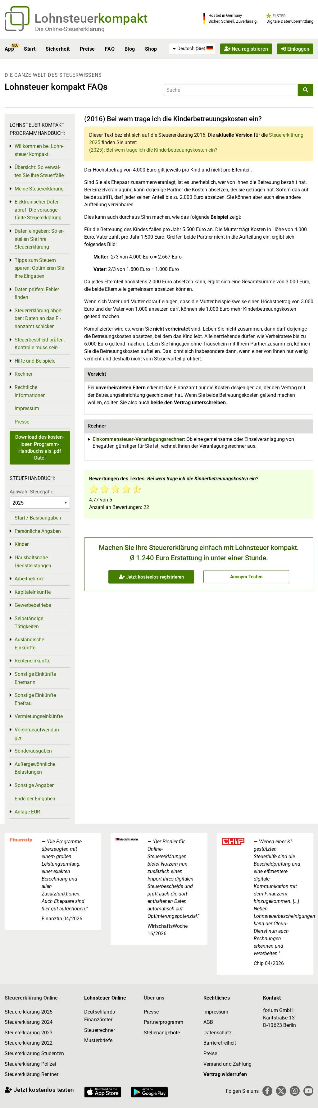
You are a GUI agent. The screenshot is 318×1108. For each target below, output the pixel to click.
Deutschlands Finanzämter (99, 1016)
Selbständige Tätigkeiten (29, 623)
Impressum (27, 408)
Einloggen (297, 49)
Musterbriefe (98, 1040)
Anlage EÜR (27, 812)
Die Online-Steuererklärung (70, 29)
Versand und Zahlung (227, 1064)
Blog (130, 49)
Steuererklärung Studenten (34, 1053)
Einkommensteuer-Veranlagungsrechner (138, 439)
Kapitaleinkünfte (33, 592)
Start (29, 49)
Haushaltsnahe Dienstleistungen (33, 562)
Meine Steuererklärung (39, 189)
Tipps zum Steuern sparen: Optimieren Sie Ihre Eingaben (39, 268)
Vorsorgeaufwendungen (37, 734)
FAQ (110, 49)
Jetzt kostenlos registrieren (154, 577)
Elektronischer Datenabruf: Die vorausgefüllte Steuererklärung (38, 210)
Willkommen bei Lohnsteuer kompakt (39, 150)
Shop (151, 49)
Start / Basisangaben (38, 518)
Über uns (154, 998)
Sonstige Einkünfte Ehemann (35, 678)
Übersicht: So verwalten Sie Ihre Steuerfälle (39, 171)
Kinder (22, 544)
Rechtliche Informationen (30, 391)
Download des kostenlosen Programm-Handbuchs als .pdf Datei (39, 447)
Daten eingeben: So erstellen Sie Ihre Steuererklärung (39, 239)
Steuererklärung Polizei (30, 1064)
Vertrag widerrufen (225, 1074)
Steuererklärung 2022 (28, 1043)
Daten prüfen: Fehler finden (37, 293)
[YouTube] (308, 1091)
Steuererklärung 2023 (28, 1033)
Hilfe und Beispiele (35, 361)
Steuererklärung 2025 (28, 1012)
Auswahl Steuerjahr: (31, 492)
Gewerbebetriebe (33, 605)
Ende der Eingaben (35, 799)
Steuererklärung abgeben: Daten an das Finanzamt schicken (38, 318)
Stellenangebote (162, 1033)
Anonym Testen (246, 576)
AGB (208, 1022)
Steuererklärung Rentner (31, 1074)
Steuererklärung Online (31, 998)
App (9, 49)
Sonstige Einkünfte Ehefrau (35, 699)
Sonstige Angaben (35, 785)
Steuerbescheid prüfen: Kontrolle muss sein (40, 344)
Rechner (23, 374)
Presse (22, 422)
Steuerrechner (99, 1030)
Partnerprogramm (163, 1022)
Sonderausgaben (33, 751)
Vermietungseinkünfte (39, 716)
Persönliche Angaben (38, 531)
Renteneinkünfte (32, 661)
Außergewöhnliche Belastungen (35, 768)
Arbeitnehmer (29, 579)
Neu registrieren (249, 49)
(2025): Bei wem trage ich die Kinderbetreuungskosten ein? (153, 150)
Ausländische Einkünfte (29, 644)
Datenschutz (217, 1033)
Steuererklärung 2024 (28, 1022)
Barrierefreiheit (219, 1043)
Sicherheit (58, 49)
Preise (87, 49)
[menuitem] (192, 48)
